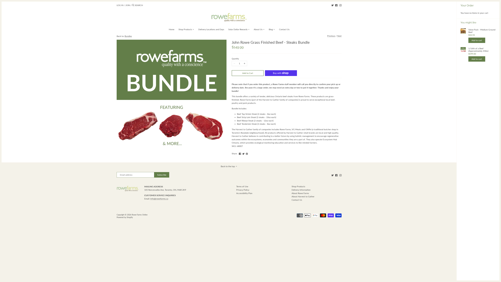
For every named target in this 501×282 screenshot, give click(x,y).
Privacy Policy (242, 190)
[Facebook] (336, 5)
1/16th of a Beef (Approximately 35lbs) (478, 49)
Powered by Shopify (125, 217)
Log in (120, 5)
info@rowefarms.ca (159, 198)
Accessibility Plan (244, 193)
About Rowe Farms (300, 193)
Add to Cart (247, 73)
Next (339, 36)
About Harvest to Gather (303, 196)
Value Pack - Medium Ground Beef (481, 30)
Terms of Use (242, 186)
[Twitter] (332, 5)
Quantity (235, 59)
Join (127, 5)
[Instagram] (340, 5)
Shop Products (298, 186)
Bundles (128, 36)
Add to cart (477, 40)
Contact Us (297, 200)
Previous (331, 36)
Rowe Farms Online (139, 215)
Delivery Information (301, 190)
